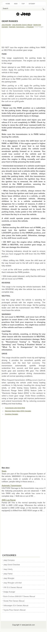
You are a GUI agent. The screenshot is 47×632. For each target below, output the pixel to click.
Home (8, 3)
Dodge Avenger (9, 591)
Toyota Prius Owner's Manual (14, 610)
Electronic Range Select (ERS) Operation (18, 411)
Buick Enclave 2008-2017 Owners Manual (19, 596)
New (15, 3)
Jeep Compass (9, 560)
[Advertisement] (23, 37)
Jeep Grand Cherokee (11, 564)
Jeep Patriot (8, 573)
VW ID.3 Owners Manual (12, 587)
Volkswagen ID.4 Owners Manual (15, 605)
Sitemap (32, 3)
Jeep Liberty (8, 569)
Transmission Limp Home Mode (15, 408)
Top (23, 3)
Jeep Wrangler (6, 24)
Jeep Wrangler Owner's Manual (22, 24)
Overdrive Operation (11, 414)
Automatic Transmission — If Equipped (21, 27)
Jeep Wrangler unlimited (12, 582)
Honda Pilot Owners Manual (13, 601)
